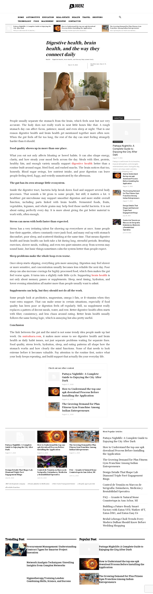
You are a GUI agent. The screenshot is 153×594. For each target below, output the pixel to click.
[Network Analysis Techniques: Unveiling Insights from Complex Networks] (16, 565)
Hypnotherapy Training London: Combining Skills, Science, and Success (49, 579)
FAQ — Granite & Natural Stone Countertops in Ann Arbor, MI (82, 471)
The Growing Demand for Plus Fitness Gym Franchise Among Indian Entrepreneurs (125, 27)
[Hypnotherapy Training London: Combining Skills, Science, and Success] (16, 581)
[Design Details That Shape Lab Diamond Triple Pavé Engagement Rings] (117, 207)
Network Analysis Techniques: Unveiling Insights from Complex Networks (50, 564)
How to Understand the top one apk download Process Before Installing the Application (78, 27)
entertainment (117, 142)
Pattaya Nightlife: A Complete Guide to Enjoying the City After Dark (32, 27)
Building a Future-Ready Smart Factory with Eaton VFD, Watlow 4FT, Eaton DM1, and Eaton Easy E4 (124, 510)
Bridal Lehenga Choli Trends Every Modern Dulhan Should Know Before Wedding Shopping (124, 522)
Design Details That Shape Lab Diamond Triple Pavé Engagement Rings (19, 472)
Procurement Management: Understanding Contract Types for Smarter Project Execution (51, 549)
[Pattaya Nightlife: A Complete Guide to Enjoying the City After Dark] (8, 28)
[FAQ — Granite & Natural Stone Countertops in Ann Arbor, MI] (84, 461)
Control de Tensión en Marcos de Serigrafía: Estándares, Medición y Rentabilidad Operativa (131, 225)
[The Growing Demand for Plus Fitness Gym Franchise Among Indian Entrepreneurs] (105, 28)
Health (48, 59)
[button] (120, 17)
